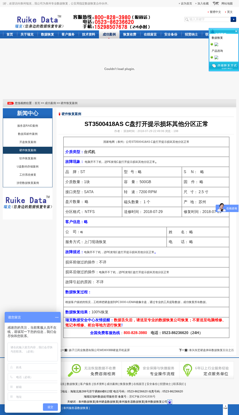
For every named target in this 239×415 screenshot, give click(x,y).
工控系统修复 (27, 174)
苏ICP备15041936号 (142, 396)
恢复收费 (129, 34)
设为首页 (186, 3)
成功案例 (109, 34)
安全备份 (170, 34)
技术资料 (88, 34)
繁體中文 (215, 12)
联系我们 (178, 384)
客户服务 (68, 34)
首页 (10, 34)
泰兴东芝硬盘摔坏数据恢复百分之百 (211, 350)
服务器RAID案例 (27, 125)
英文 (230, 12)
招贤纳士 (191, 34)
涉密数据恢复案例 (28, 183)
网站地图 (227, 3)
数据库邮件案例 (28, 134)
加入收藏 (203, 3)
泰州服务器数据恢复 (75, 408)
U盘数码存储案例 (28, 166)
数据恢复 (47, 34)
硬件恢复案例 (69, 103)
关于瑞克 (27, 34)
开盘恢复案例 (27, 142)
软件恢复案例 (27, 158)
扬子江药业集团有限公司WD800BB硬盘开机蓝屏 (99, 350)
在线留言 (150, 34)
